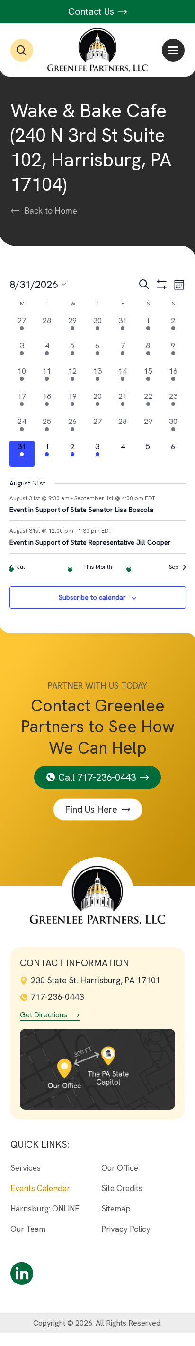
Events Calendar (40, 1188)
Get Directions (43, 1015)
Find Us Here (91, 809)
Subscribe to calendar (92, 597)
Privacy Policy (126, 1229)
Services (25, 1168)
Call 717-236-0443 (97, 777)
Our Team (27, 1229)
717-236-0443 (57, 996)
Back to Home (51, 211)
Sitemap (116, 1208)
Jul (21, 567)
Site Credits (121, 1188)
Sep (174, 567)
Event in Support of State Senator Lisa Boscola (81, 509)
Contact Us (92, 11)
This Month (97, 567)
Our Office (119, 1168)
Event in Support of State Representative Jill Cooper (90, 542)
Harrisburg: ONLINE (45, 1208)
